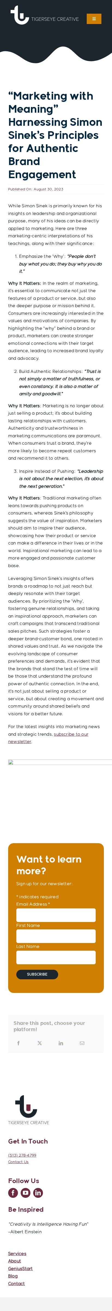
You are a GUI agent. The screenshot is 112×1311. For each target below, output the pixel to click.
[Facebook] (18, 1043)
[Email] (82, 1043)
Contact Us (18, 1162)
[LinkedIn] (61, 1043)
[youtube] (25, 1193)
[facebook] (13, 1193)
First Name (28, 926)
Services (17, 1254)
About (14, 1261)
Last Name (27, 947)
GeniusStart (20, 1269)
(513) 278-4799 (22, 1155)
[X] (40, 1043)
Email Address (33, 904)
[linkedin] (38, 1193)
